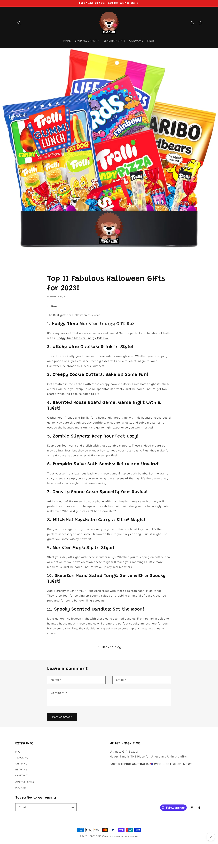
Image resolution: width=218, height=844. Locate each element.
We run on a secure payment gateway (120, 836)
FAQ (17, 751)
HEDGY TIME (95, 836)
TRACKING (21, 757)
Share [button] (54, 306)
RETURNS (21, 769)
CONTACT (21, 775)
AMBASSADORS (24, 781)
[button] (19, 22)
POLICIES (21, 787)
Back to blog (111, 647)
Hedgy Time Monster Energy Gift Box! (83, 338)
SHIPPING (21, 763)
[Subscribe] (72, 807)
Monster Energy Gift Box (107, 324)
